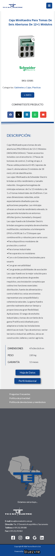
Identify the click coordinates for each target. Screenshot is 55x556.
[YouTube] (27, 537)
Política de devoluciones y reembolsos (27, 402)
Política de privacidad (19, 398)
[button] (33, 39)
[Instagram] (20, 537)
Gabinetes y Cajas (22, 87)
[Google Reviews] (34, 537)
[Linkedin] (41, 537)
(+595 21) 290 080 (20, 528)
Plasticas (36, 87)
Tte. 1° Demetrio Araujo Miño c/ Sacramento (30, 524)
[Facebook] (13, 537)
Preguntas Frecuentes (19, 394)
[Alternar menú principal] (49, 6)
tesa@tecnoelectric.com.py (21, 521)
